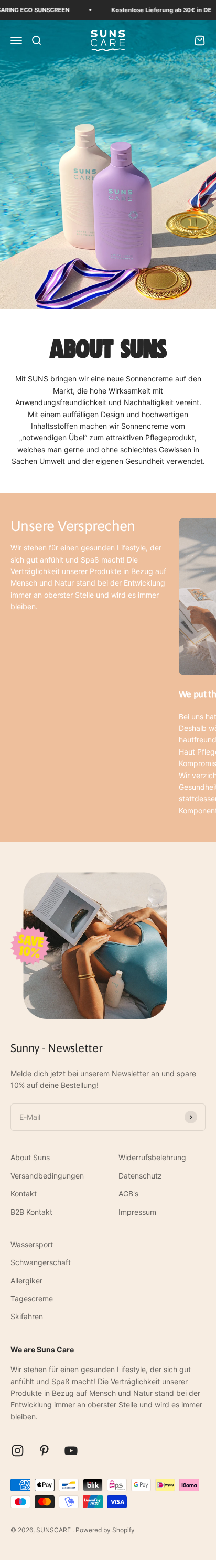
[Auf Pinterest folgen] (44, 1451)
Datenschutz (140, 1175)
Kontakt (23, 1193)
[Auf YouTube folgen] (71, 1451)
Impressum (137, 1211)
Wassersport (31, 1244)
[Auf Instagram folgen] (17, 1451)
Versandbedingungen (47, 1175)
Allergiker (26, 1280)
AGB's (128, 1193)
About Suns (30, 1157)
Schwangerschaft (40, 1262)
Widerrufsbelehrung (152, 1157)
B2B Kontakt (31, 1211)
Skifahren (26, 1316)
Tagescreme (31, 1298)
